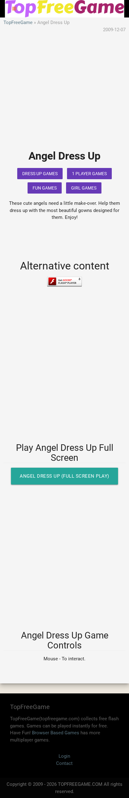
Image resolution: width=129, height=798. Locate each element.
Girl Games (83, 187)
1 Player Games (89, 173)
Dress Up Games (40, 173)
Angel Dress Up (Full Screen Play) (64, 476)
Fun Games (45, 187)
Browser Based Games (55, 733)
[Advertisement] (64, 96)
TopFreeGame (18, 22)
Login (64, 756)
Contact (64, 763)
